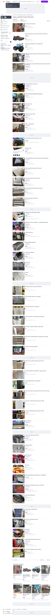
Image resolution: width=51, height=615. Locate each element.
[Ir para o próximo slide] (50, 573)
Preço (1, 40)
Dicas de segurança (8, 609)
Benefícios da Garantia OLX (4, 35)
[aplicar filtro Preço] (10, 42)
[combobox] (16, 2)
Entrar (37, 1)
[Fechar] (18, 4)
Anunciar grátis (45, 1)
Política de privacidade (8, 612)
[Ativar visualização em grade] (50, 21)
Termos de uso (4, 612)
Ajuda (3, 609)
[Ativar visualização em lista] (48, 21)
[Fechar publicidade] (14, 610)
